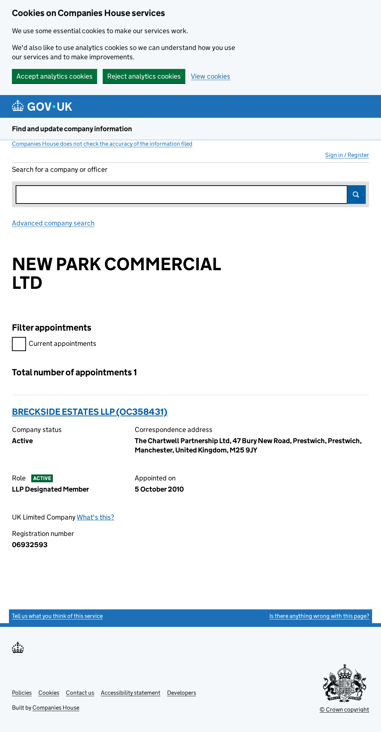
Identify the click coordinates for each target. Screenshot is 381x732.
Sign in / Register (347, 154)
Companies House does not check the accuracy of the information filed (102, 143)
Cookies (48, 692)
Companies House (55, 707)
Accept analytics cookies (54, 76)
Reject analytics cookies (144, 76)
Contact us (80, 692)
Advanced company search (53, 223)
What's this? (95, 517)
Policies (22, 692)
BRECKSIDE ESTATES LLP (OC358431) (89, 411)
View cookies (210, 76)
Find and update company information (72, 128)
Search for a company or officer (60, 169)
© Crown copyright (344, 709)
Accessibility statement (130, 692)
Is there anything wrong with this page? (319, 615)
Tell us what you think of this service (57, 615)
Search (356, 194)
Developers (181, 692)
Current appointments (62, 343)
